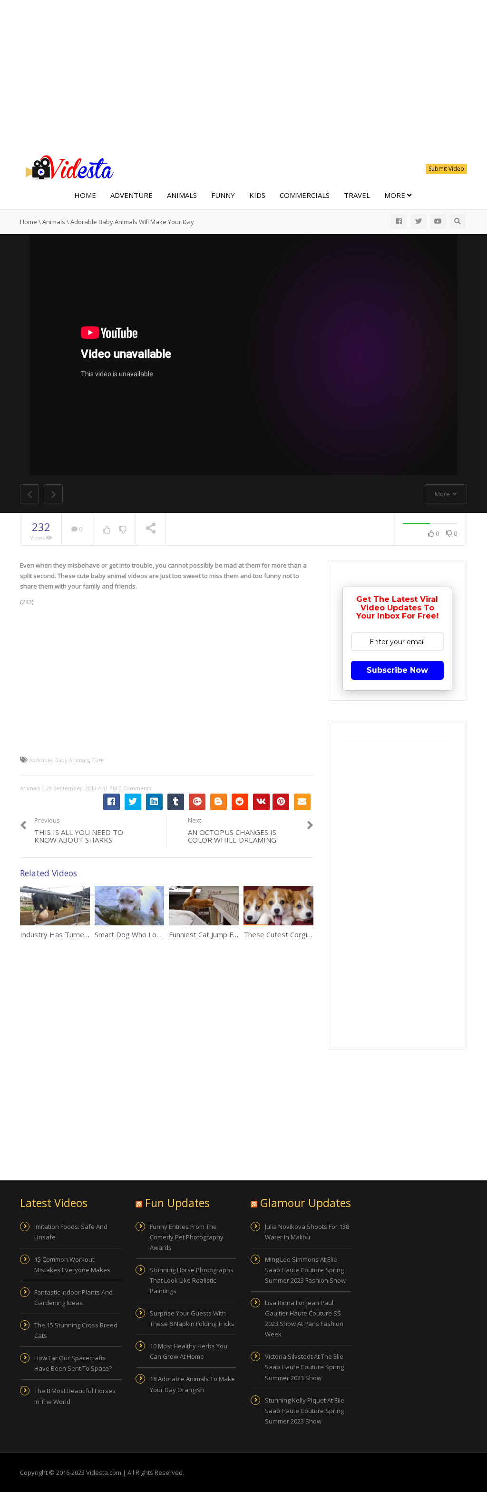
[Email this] (302, 802)
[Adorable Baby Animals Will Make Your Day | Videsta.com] (67, 166)
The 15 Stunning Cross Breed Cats (75, 1330)
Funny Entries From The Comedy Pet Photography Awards (187, 1237)
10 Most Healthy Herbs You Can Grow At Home (188, 1351)
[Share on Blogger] (218, 802)
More (395, 195)
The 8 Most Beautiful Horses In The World (75, 1395)
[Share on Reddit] (240, 802)
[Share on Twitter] (133, 802)
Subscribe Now (397, 670)
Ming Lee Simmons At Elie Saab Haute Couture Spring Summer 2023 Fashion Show (305, 1270)
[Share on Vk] (261, 802)
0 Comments (135, 788)
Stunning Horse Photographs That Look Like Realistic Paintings (192, 1280)
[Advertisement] (243, 76)
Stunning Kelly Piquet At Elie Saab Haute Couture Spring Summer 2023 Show (304, 1410)
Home (85, 195)
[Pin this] (281, 802)
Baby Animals (72, 760)
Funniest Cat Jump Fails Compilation (226, 934)
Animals (182, 195)
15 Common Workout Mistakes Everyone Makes (72, 1264)
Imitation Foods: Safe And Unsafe (70, 1231)
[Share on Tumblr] (175, 802)
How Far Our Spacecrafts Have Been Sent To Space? (73, 1363)
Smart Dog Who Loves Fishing (144, 934)
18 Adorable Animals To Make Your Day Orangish (192, 1384)
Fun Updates (177, 1202)
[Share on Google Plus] (197, 802)
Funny (223, 195)
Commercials (305, 195)
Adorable (40, 760)
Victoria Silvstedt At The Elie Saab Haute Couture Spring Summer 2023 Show (304, 1367)
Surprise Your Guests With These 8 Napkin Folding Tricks (192, 1318)
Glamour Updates (305, 1202)
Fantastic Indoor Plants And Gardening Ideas (73, 1297)
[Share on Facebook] (111, 802)
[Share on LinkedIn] (154, 802)
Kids (257, 195)
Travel (357, 195)
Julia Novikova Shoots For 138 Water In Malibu (307, 1231)
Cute (98, 760)
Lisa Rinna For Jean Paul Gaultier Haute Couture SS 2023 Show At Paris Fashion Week (304, 1318)
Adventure (131, 195)
